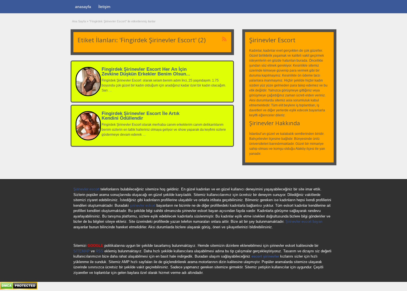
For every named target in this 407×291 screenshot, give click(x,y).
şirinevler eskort (142, 205)
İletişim (104, 6)
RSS (99, 251)
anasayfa (83, 6)
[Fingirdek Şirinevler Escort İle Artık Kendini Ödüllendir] (88, 139)
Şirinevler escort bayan (303, 221)
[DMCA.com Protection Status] (18, 288)
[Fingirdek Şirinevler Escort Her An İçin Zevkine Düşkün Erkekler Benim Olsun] (88, 95)
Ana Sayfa (79, 21)
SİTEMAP (81, 251)
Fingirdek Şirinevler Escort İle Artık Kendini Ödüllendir (140, 116)
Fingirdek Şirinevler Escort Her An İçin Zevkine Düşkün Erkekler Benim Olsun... (146, 72)
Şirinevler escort (86, 189)
